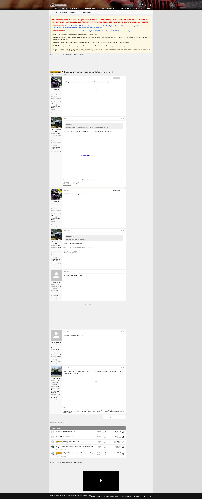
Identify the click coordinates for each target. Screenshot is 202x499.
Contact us (106, 496)
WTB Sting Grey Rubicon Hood (65, 431)
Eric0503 (53, 74)
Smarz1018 (56, 283)
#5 (124, 271)
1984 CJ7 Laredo (67, 185)
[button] (110, 8)
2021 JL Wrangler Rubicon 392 (70, 183)
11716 (58, 294)
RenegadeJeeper (56, 343)
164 (58, 386)
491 (58, 353)
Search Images (87, 12)
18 (56, 384)
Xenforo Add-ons (84, 495)
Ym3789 (58, 456)
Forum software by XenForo (63, 495)
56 (57, 96)
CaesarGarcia (59, 433)
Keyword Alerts (89, 9)
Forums (64, 9)
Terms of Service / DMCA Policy (117, 496)
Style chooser (93, 496)
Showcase (123, 9)
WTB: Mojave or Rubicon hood (65, 436)
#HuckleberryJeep (56, 130)
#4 (124, 230)
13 (56, 95)
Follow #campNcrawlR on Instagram (72, 179)
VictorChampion (117, 433)
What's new (76, 9)
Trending (64, 12)
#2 (124, 118)
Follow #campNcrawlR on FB (89, 179)
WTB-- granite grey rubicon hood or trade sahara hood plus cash (74, 447)
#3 (124, 190)
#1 (124, 78)
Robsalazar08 (59, 442)
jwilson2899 (56, 379)
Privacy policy (128, 496)
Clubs (102, 9)
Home (137, 496)
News (55, 9)
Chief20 (119, 437)
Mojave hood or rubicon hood (71, 441)
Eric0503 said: (69, 124)
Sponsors (99, 496)
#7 (124, 367)
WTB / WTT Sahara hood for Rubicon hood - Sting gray (74, 453)
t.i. (56, 438)
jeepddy (58, 449)
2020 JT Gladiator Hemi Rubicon (71, 182)
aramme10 (118, 447)
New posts (55, 12)
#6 (124, 331)
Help (134, 496)
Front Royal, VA (55, 392)
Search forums (74, 12)
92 (57, 351)
